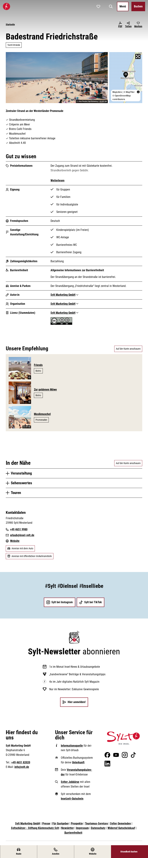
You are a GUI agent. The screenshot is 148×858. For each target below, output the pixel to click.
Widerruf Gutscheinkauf (121, 828)
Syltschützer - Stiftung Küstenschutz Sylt (35, 828)
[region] (125, 77)
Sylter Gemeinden (120, 823)
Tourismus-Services (96, 823)
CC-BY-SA (103, 101)
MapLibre (117, 92)
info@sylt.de (21, 767)
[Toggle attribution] (138, 92)
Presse (46, 823)
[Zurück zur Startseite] (6, 6)
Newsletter (67, 828)
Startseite (10, 24)
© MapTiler (129, 92)
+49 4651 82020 (20, 762)
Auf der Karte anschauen (128, 348)
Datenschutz (98, 828)
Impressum (82, 828)
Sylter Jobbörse (70, 782)
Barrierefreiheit (73, 832)
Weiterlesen (57, 180)
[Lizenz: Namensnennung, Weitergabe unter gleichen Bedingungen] (61, 323)
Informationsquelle (72, 745)
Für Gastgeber (60, 823)
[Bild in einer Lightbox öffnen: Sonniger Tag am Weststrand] (57, 77)
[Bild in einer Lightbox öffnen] (123, 738)
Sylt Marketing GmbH (27, 823)
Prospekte (77, 823)
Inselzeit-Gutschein (72, 798)
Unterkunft (78, 762)
